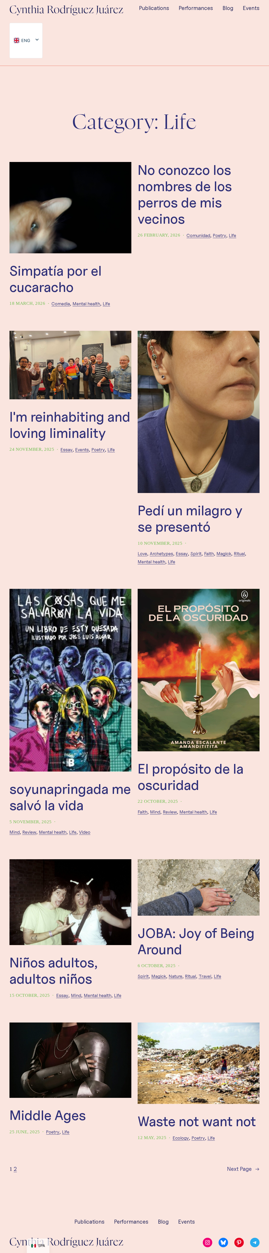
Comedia (60, 303)
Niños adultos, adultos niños (53, 971)
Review (29, 832)
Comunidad (198, 235)
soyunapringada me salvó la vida (70, 797)
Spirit (195, 553)
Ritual (239, 553)
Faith (209, 553)
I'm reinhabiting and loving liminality (69, 425)
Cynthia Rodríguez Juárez (66, 10)
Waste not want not (197, 1121)
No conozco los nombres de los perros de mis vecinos (185, 194)
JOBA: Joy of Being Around (196, 941)
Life (106, 303)
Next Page (243, 1169)
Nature (175, 976)
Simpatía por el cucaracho (55, 279)
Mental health (86, 303)
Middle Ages (47, 1115)
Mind (14, 832)
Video (84, 832)
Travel (205, 976)
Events (82, 449)
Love (142, 553)
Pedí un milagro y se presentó (190, 518)
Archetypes (161, 553)
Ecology (181, 1138)
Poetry (219, 235)
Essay (66, 449)
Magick (223, 553)
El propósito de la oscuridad (191, 777)
